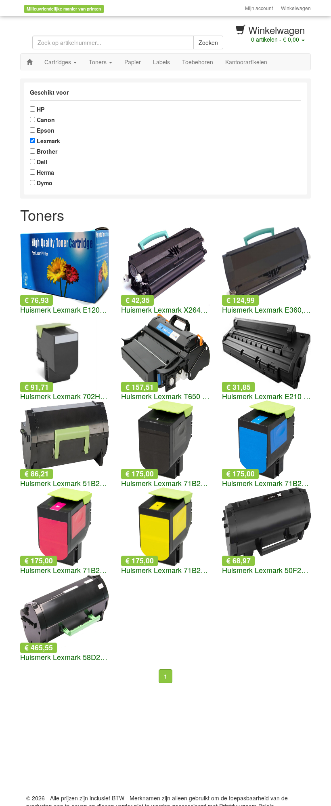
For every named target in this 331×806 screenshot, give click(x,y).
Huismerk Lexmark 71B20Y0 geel (165, 570)
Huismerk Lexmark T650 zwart (165, 396)
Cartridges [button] (58, 62)
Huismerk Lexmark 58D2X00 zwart (64, 657)
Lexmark (47, 141)
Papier (132, 62)
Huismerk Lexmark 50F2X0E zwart (266, 570)
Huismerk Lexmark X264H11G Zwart (165, 310)
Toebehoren (197, 62)
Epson (44, 130)
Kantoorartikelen (246, 62)
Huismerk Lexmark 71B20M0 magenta (64, 570)
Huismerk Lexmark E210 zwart (266, 396)
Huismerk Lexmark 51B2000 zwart (64, 483)
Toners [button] (98, 62)
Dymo (43, 183)
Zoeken (208, 42)
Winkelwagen (296, 7)
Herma (44, 172)
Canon (45, 120)
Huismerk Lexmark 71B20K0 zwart (165, 483)
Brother (46, 151)
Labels (161, 62)
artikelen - (275, 39)
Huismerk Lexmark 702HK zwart (64, 396)
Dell (41, 162)
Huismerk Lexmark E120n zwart (64, 310)
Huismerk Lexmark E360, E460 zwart (266, 310)
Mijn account (259, 7)
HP (39, 109)
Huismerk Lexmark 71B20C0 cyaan (266, 483)
